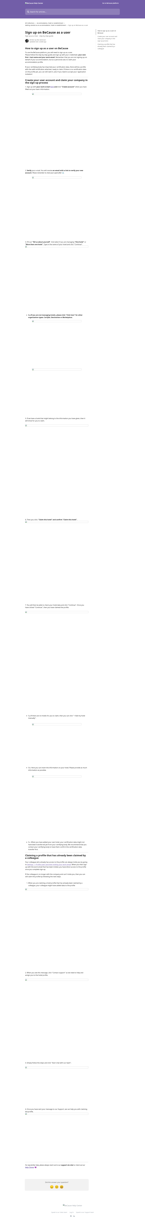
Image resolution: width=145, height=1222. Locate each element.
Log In (72, 1212)
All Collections (29, 23)
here (52, 87)
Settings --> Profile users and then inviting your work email (49, 864)
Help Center (29, 1167)
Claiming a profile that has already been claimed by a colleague (106, 46)
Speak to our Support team (85, 1212)
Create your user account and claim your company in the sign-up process (107, 38)
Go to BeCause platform (110, 3)
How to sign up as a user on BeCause (107, 32)
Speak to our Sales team (59, 1212)
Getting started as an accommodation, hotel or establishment (45, 25)
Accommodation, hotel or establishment (50, 23)
